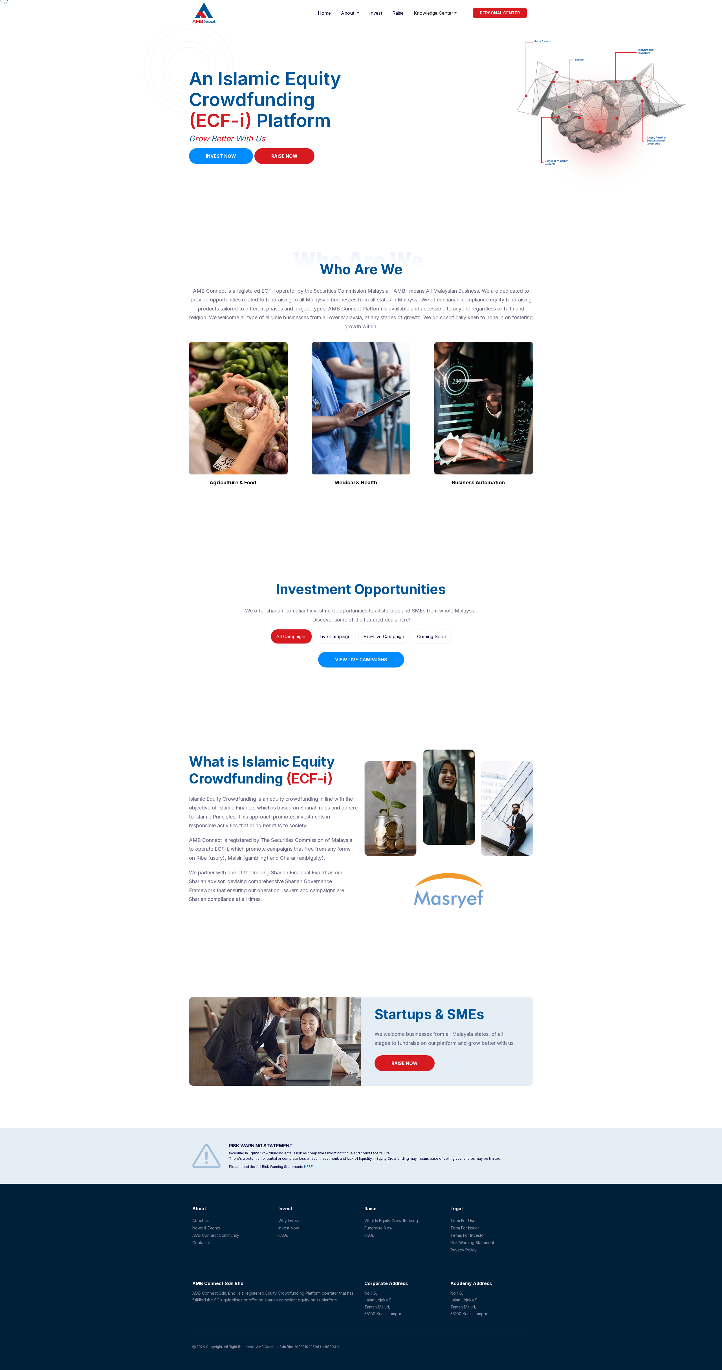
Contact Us (202, 1242)
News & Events (206, 1227)
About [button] (348, 13)
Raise (398, 13)
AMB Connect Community (215, 1235)
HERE (308, 1167)
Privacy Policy (463, 1250)
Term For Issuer (464, 1227)
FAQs (283, 1235)
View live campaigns (361, 659)
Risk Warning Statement (472, 1242)
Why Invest (288, 1220)
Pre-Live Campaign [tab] (384, 636)
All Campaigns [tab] (291, 636)
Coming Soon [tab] (431, 636)
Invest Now (221, 156)
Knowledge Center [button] (433, 13)
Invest (375, 13)
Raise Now (284, 156)
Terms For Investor (467, 1235)
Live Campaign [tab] (335, 636)
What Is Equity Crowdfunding (391, 1220)
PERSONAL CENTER (500, 12)
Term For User (463, 1220)
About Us (200, 1220)
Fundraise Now (378, 1227)
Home (324, 13)
